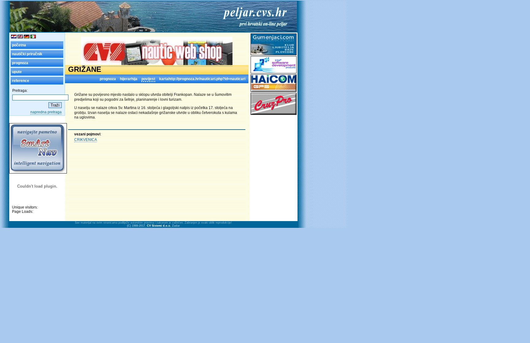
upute (17, 72)
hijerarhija (128, 79)
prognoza (20, 63)
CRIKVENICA (85, 140)
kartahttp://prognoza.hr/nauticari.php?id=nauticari (202, 79)
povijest (148, 79)
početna (19, 45)
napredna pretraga (46, 112)
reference (20, 81)
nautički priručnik (27, 54)
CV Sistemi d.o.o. (159, 225)
